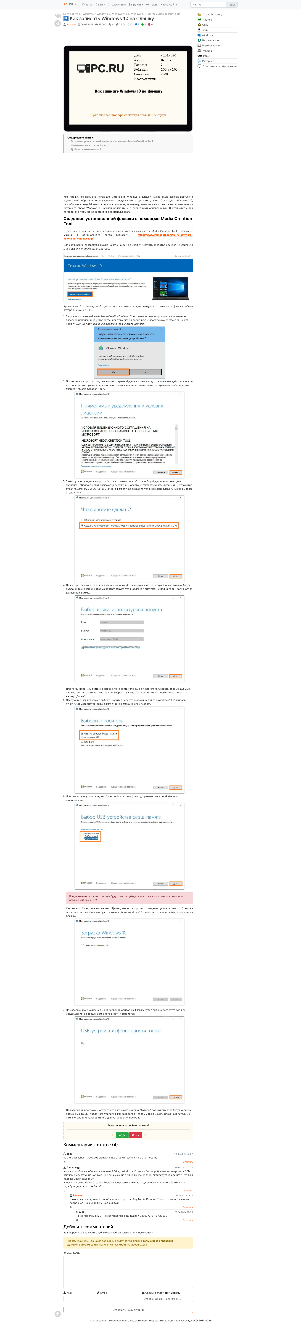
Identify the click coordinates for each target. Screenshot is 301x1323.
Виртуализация (211, 45)
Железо (207, 50)
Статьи (100, 4)
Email (103, 1292)
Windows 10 (74, 13)
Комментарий (71, 1252)
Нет (136, 1135)
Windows (207, 35)
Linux (204, 30)
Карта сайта (169, 4)
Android (207, 19)
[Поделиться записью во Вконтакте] (58, 16)
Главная (87, 4)
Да (123, 1135)
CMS (204, 24)
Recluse (71, 24)
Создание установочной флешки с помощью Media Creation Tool (112, 141)
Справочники (117, 4)
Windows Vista (120, 13)
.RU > (71, 4)
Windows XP (137, 13)
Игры (206, 55)
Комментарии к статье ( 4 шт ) (90, 145)
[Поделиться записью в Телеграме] (58, 23)
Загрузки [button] (135, 4)
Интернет (207, 61)
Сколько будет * (162, 1292)
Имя (69, 1292)
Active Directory (212, 14)
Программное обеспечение (163, 13)
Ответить (188, 1162)
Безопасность (210, 40)
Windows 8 (103, 13)
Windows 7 (89, 13)
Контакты (152, 4)
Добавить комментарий (86, 149)
